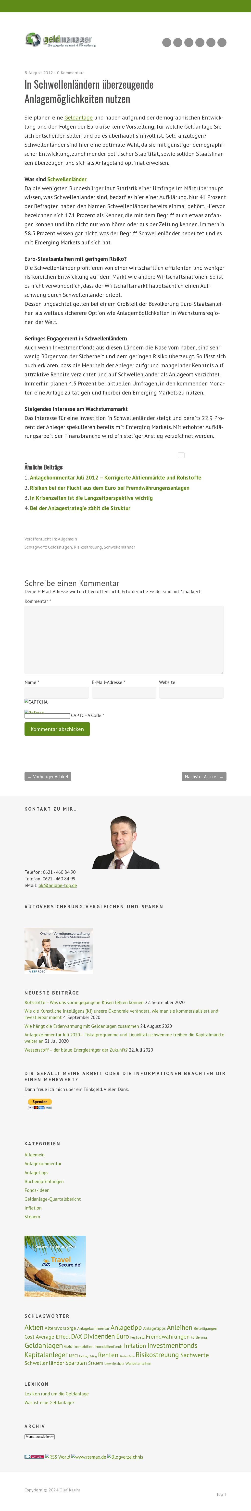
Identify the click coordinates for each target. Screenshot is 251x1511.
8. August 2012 (39, 72)
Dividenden (99, 1336)
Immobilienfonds (109, 1346)
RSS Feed (166, 42)
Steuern (32, 1217)
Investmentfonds (172, 1345)
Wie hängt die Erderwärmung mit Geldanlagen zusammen (82, 1026)
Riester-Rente (127, 1356)
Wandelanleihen (138, 1363)
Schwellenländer (67, 179)
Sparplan (76, 1362)
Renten (108, 1354)
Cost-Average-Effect (47, 1336)
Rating (93, 1356)
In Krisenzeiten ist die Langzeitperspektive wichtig (91, 497)
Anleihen (179, 1327)
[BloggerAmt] (125, 1457)
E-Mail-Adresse (108, 682)
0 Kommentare (71, 72)
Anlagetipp (126, 1327)
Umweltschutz (114, 1363)
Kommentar (38, 601)
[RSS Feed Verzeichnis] (57, 1457)
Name (32, 682)
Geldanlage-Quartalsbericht (53, 1199)
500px (199, 42)
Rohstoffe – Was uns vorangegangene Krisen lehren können (84, 1002)
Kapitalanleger (46, 1354)
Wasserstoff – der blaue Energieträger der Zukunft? (76, 1050)
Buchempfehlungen (44, 1181)
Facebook (210, 42)
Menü (126, 6)
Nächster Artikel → (204, 776)
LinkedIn (188, 42)
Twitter (221, 42)
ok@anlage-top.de (57, 885)
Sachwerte (194, 1355)
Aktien (34, 1327)
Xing (177, 42)
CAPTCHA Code (86, 715)
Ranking (83, 1356)
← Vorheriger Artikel (47, 776)
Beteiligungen (205, 1328)
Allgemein (67, 539)
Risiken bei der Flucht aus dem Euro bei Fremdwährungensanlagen (109, 487)
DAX (76, 1336)
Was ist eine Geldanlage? (50, 1402)
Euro (122, 1336)
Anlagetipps (36, 1172)
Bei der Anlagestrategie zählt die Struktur (80, 508)
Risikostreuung (88, 547)
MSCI (73, 1355)
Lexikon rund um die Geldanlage (57, 1394)
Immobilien (83, 1346)
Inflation (33, 1208)
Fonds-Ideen (37, 1190)
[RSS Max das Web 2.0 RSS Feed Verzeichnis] (88, 1457)
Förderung (199, 1337)
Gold (68, 1346)
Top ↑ (221, 1494)
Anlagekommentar (43, 1163)
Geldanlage (78, 117)
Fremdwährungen (168, 1336)
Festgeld (137, 1337)
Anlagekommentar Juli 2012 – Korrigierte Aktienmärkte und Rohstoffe (115, 477)
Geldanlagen (60, 547)
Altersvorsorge (60, 1328)
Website (167, 682)
